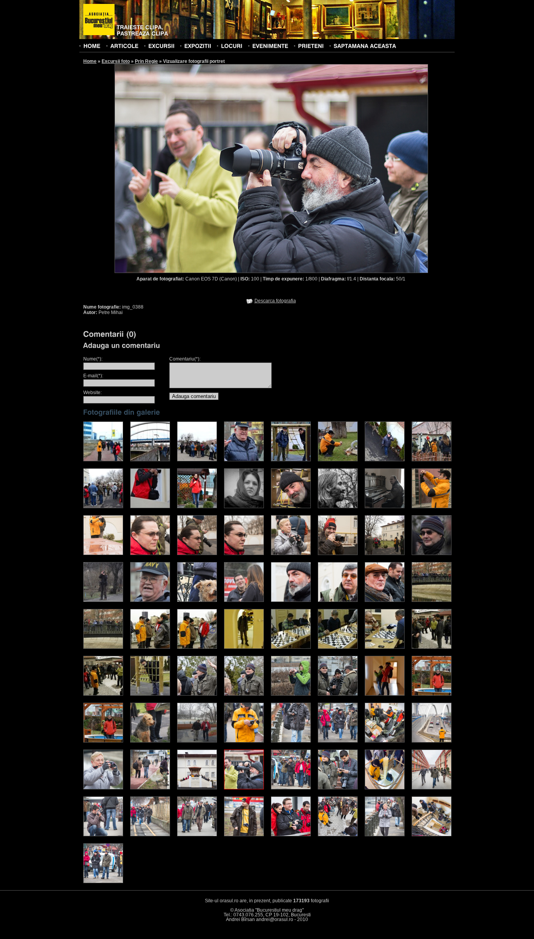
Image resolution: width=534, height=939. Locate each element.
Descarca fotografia (275, 300)
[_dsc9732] (338, 647)
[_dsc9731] (291, 647)
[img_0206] (432, 788)
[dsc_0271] (338, 459)
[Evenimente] (270, 46)
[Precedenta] (193, 168)
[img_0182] (103, 834)
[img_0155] (291, 741)
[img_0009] (291, 788)
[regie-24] (244, 553)
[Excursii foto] (161, 46)
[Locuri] (231, 46)
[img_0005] (103, 881)
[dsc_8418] (432, 694)
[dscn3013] (197, 741)
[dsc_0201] (150, 459)
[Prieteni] (311, 46)
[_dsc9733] (385, 647)
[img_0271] (432, 834)
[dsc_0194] (103, 459)
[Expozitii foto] (197, 46)
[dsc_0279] (432, 459)
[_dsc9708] (150, 694)
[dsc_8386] (385, 694)
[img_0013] (338, 741)
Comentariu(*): (185, 359)
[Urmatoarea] (350, 168)
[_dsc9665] (150, 647)
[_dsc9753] (103, 694)
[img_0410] (385, 741)
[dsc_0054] (197, 600)
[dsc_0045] (150, 600)
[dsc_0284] (197, 506)
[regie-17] (432, 506)
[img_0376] (338, 834)
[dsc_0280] (103, 506)
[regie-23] (197, 553)
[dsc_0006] (103, 600)
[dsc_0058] (244, 600)
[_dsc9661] (103, 647)
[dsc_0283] (150, 506)
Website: (92, 392)
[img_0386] (291, 834)
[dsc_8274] (197, 694)
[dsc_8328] (338, 694)
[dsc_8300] (291, 694)
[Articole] (124, 46)
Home (90, 61)
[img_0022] (150, 834)
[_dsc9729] (244, 647)
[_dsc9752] (432, 647)
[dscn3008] (150, 741)
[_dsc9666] (197, 647)
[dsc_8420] (103, 741)
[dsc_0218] (244, 459)
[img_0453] (338, 788)
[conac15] (385, 459)
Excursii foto (116, 61)
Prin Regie (146, 61)
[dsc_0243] (291, 459)
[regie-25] (291, 553)
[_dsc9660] (432, 600)
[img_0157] (103, 788)
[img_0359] (244, 741)
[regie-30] (385, 553)
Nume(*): (92, 359)
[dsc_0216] (197, 459)
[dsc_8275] (244, 694)
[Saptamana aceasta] (364, 46)
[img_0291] (385, 788)
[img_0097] (150, 788)
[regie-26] (338, 553)
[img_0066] (432, 741)
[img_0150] (385, 834)
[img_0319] (197, 788)
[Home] (91, 46)
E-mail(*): (93, 375)
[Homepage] (99, 20)
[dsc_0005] (432, 553)
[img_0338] (197, 834)
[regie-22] (150, 553)
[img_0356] (244, 834)
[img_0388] (244, 788)
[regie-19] (103, 553)
